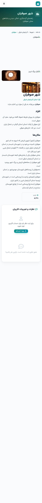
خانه (37, 32)
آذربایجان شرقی (23, 32)
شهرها (32, 32)
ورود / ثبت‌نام (20, 231)
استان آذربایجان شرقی (30, 100)
